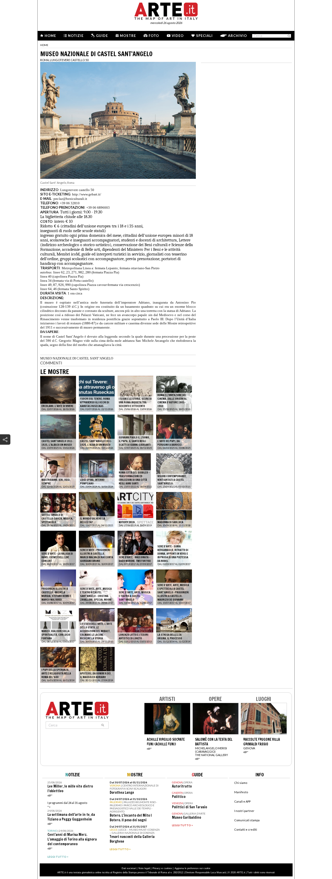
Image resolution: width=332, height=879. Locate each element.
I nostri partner (244, 810)
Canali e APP (242, 801)
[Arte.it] (166, 10)
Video (178, 36)
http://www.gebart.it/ (86, 194)
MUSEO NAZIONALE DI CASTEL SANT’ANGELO (76, 358)
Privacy (157, 868)
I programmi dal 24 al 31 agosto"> (71, 811)
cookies (168, 868)
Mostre (128, 36)
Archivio (237, 36)
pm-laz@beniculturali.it (70, 199)
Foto (154, 36)
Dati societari (129, 868)
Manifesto (241, 792)
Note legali (144, 868)
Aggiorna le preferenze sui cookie (192, 868)
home (44, 45)
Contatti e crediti (245, 829)
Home (50, 36)
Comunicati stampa (247, 820)
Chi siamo (240, 782)
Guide (102, 36)
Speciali (204, 36)
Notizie (76, 36)
